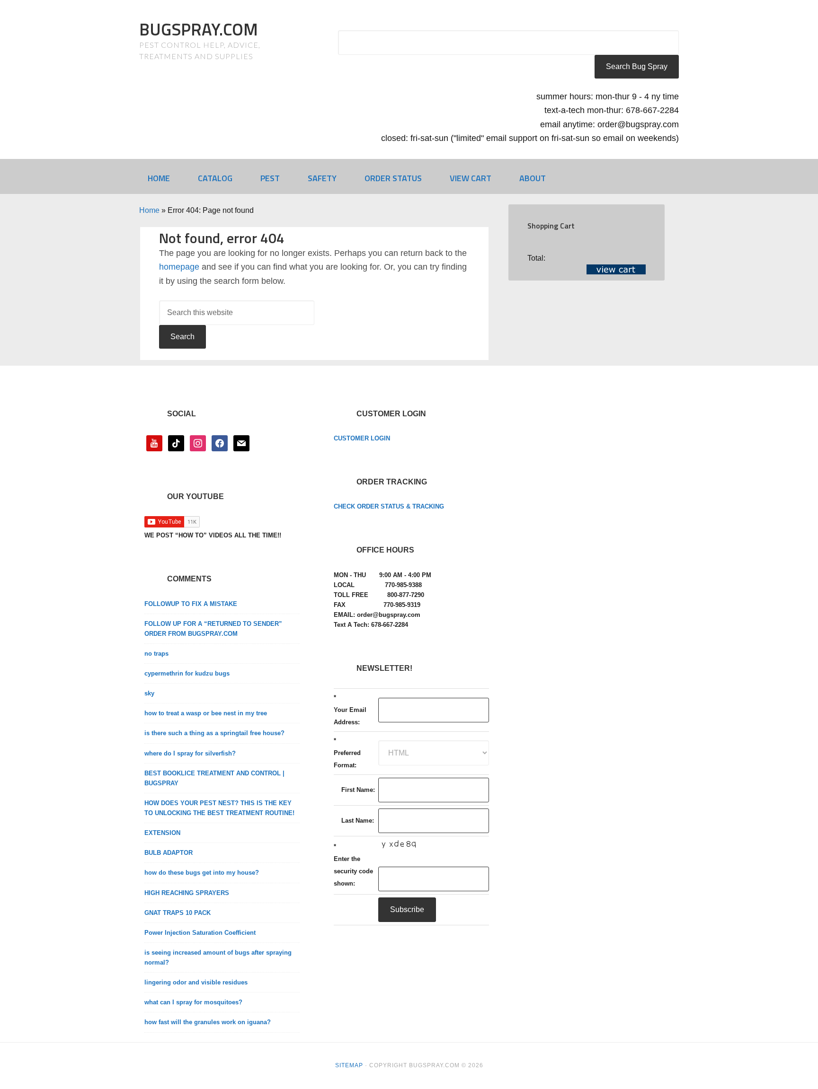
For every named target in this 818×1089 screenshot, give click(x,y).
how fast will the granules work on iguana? (207, 1022)
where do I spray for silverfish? (190, 753)
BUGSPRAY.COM (198, 29)
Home (149, 210)
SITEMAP (349, 1065)
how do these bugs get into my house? (201, 872)
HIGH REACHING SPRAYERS (186, 892)
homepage (179, 267)
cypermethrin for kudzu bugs (187, 673)
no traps (156, 653)
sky (149, 693)
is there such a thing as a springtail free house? (214, 733)
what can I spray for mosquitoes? (193, 1002)
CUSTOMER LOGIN (362, 438)
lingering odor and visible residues (196, 982)
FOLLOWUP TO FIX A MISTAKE (190, 603)
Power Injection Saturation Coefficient (200, 932)
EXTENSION (162, 832)
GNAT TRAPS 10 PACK (177, 912)
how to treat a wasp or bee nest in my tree (205, 713)
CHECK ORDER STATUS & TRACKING (389, 506)
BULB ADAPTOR (168, 852)
